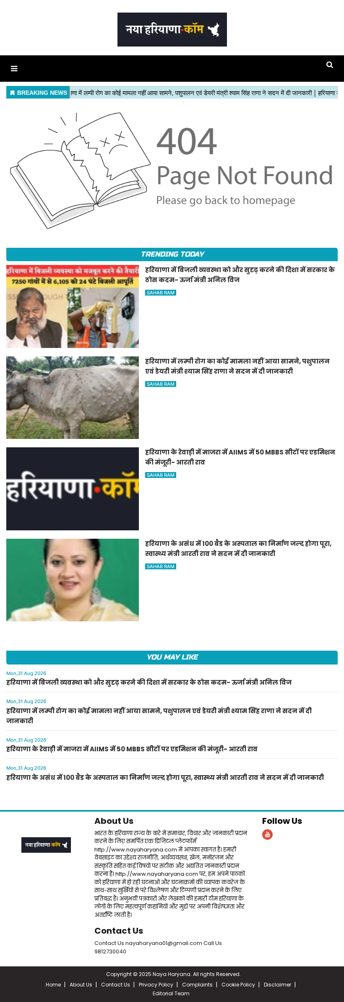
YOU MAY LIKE (171, 657)
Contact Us (118, 931)
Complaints (197, 984)
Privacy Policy (156, 984)
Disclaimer (277, 984)
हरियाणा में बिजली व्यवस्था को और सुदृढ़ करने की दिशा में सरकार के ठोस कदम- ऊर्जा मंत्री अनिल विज (149, 682)
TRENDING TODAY (172, 254)
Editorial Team (171, 993)
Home (53, 984)
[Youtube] (267, 834)
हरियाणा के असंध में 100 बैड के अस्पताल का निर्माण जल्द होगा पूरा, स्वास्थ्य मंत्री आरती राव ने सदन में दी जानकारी (165, 777)
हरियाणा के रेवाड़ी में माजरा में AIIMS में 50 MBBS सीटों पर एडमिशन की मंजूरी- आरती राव (132, 749)
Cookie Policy (238, 984)
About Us (113, 821)
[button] (14, 68)
